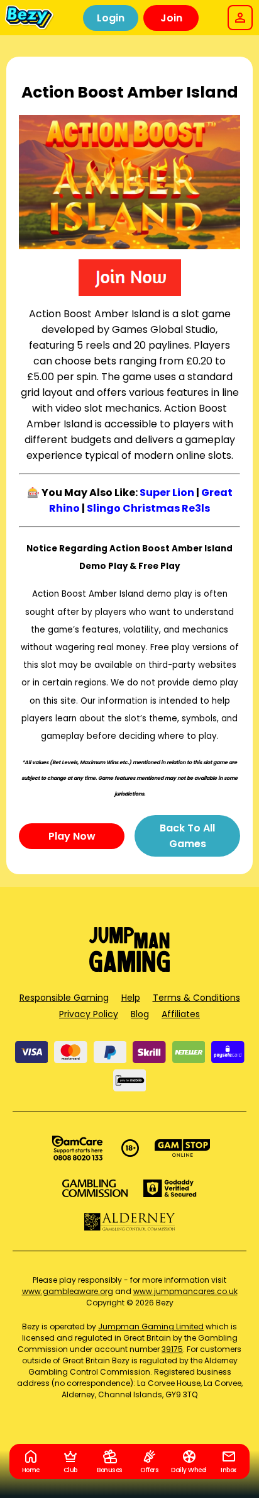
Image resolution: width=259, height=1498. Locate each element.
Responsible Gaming (64, 997)
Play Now (72, 836)
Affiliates (181, 1014)
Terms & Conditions (196, 997)
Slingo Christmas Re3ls (148, 508)
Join (171, 18)
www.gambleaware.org (67, 1291)
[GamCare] (77, 1148)
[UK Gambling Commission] (95, 1188)
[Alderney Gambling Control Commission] (129, 1221)
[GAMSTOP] (183, 1148)
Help (130, 997)
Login (110, 18)
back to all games (187, 836)
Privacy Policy (88, 1014)
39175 (172, 1349)
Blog (140, 1014)
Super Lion (167, 492)
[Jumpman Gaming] (129, 968)
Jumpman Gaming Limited (151, 1326)
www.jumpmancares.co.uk (185, 1291)
